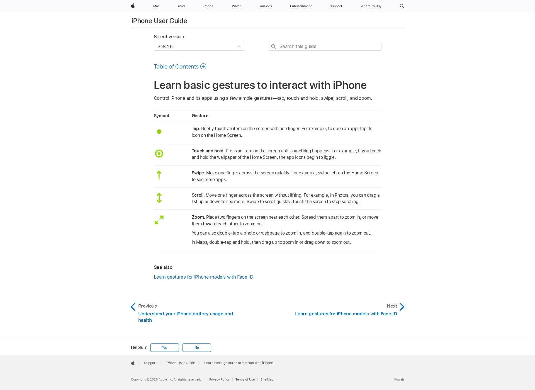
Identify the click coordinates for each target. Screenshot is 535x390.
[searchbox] (324, 46)
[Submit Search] (274, 47)
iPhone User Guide (159, 21)
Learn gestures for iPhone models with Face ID (203, 277)
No (196, 348)
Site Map (267, 379)
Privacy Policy (219, 379)
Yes (164, 348)
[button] (402, 6)
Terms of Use (245, 379)
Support (150, 363)
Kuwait (399, 379)
